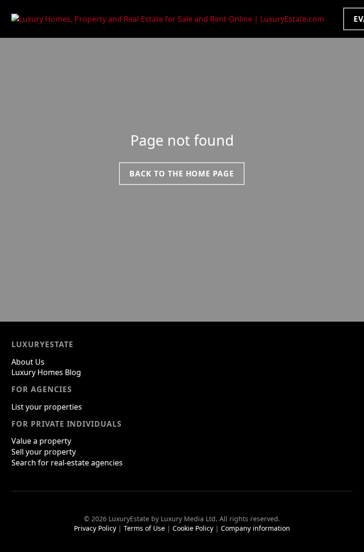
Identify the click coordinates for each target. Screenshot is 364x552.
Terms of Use (144, 528)
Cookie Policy (193, 528)
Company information (255, 528)
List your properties (46, 407)
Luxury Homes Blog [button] (46, 372)
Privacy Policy (95, 528)
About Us (28, 362)
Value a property (41, 441)
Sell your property (43, 452)
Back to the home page (181, 173)
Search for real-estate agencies (67, 462)
